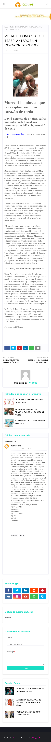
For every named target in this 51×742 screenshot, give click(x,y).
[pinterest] (42, 590)
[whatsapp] (34, 596)
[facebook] (8, 590)
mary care (16, 445)
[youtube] (25, 596)
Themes (16, 738)
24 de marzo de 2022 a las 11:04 (21, 449)
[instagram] (17, 596)
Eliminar (22, 535)
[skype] (42, 596)
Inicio (6, 27)
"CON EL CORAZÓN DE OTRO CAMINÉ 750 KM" (28, 713)
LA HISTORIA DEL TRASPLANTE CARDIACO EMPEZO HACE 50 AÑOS (28, 703)
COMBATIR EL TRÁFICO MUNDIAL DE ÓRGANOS (30, 422)
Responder (14, 535)
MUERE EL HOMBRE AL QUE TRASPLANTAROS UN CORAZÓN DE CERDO (30, 412)
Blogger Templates (39, 738)
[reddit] (34, 590)
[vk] (8, 596)
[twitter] (17, 590)
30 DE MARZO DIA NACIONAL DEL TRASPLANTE (29, 401)
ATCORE (9, 50)
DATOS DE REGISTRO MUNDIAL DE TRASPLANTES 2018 (30, 690)
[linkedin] (25, 590)
